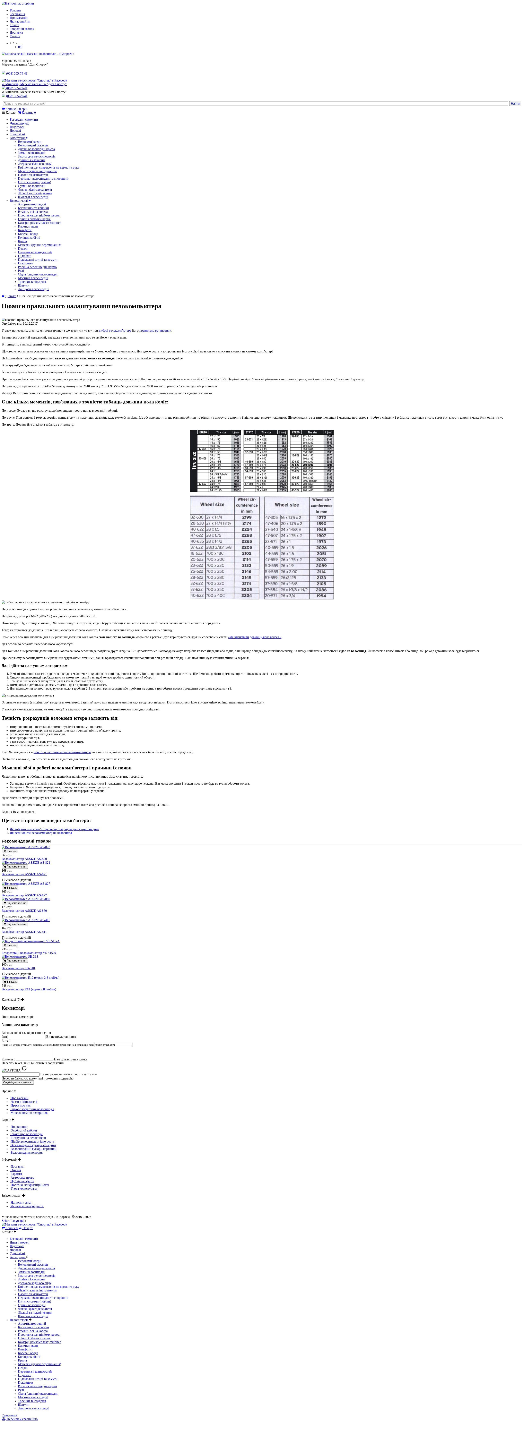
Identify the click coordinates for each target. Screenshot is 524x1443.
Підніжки (24, 256)
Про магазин (19, 17)
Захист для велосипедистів (36, 156)
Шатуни (23, 285)
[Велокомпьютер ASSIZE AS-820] (26, 847)
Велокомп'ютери (29, 141)
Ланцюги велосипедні (33, 289)
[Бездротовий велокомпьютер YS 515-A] (31, 941)
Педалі (22, 248)
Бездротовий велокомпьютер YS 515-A (29, 953)
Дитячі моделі (19, 123)
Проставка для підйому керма (39, 215)
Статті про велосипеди (26, 1134)
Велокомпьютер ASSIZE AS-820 (24, 859)
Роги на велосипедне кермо (37, 267)
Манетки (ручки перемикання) (39, 245)
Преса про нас (20, 1105)
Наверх (28, 1228)
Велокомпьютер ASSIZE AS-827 (24, 895)
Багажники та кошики (33, 208)
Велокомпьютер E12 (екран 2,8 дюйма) (29, 989)
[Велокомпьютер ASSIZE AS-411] (26, 920)
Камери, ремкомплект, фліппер (39, 222)
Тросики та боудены (32, 281)
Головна (15, 10)
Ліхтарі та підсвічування (35, 193)
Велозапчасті (19, 200)
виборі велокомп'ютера (115, 330)
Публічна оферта (22, 1181)
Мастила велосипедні (33, 278)
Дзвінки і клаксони (31, 160)
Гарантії (16, 1174)
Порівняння (18, 1126)
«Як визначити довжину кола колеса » (254, 637)
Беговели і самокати (24, 119)
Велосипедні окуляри (33, 145)
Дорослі (15, 130)
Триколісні (17, 134)
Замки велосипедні (31, 152)
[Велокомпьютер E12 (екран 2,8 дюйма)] (30, 977)
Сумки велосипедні (31, 186)
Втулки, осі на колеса (33, 211)
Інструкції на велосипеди (28, 1137)
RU (20, 47)
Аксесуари (18, 138)
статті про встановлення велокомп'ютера (62, 752)
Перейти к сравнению (22, 1419)
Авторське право (22, 1177)
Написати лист (21, 1202)
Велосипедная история (26, 1152)
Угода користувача (23, 1188)
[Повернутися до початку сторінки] (18, 3)
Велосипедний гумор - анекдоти (33, 1145)
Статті (14, 25)
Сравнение (9, 1415)
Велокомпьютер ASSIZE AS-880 (24, 910)
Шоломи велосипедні (33, 197)
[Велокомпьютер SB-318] (20, 956)
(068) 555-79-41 (16, 88)
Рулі (21, 270)
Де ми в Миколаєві (23, 1101)
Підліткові (17, 127)
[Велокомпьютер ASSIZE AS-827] (26, 883)
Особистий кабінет (23, 1130)
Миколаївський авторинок (29, 1113)
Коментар (8, 1059)
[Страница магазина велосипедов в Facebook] (34, 80)
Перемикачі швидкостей (35, 252)
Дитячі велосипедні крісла (36, 149)
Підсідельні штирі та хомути (38, 259)
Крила (22, 241)
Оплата (15, 36)
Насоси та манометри (33, 175)
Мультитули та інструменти (37, 171)
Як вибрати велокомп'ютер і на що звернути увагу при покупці (54, 829)
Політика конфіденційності (29, 1185)
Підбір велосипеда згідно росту (32, 1141)
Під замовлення (16, 866)
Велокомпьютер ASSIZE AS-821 (24, 874)
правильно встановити (155, 330)
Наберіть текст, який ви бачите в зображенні (33, 1063)
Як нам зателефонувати (27, 1206)
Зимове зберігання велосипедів (32, 1109)
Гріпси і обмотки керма (34, 219)
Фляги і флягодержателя (35, 189)
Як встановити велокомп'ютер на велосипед (41, 833)
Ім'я (4, 1036)
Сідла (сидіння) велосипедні (38, 274)
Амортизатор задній (32, 204)
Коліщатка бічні (29, 237)
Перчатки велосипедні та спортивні (43, 178)
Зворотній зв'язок (22, 29)
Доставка (16, 32)
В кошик (11, 851)
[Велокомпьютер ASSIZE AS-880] (26, 899)
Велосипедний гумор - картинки (33, 1149)
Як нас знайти (20, 21)
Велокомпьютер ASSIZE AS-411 (24, 931)
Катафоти (25, 230)
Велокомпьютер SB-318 (18, 968)
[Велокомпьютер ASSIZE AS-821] (26, 862)
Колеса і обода (28, 234)
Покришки (25, 263)
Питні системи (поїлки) (34, 182)
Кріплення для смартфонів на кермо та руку (48, 167)
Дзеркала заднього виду (34, 163)
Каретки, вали (28, 226)
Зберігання (17, 14)
